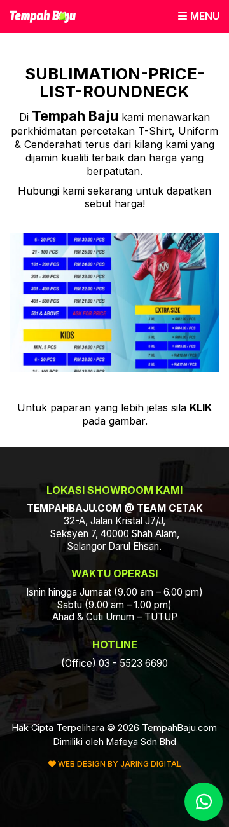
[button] (198, 16)
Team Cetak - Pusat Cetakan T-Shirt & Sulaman (43, 16)
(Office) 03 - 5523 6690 (114, 663)
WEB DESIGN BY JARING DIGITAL (118, 764)
